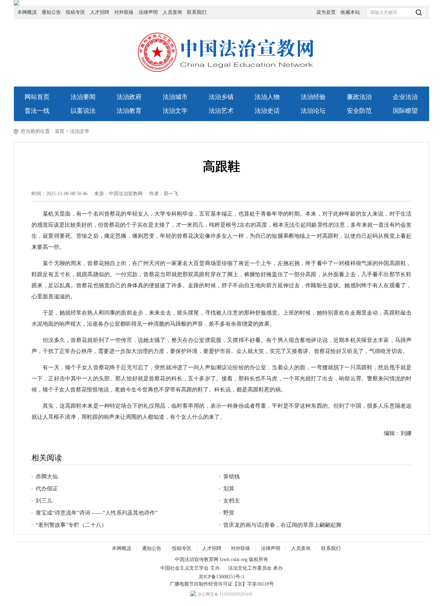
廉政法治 (359, 96)
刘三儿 (44, 501)
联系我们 (196, 12)
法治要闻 (83, 96)
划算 (228, 488)
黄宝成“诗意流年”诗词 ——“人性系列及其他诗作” (96, 513)
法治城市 (175, 96)
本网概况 (27, 12)
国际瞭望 (405, 110)
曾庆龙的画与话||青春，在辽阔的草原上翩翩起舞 (282, 525)
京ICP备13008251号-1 (221, 576)
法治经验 (313, 96)
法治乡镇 (221, 96)
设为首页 (326, 12)
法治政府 (129, 96)
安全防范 (359, 110)
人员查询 (173, 12)
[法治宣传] (221, 3)
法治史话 (267, 110)
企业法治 (405, 96)
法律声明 (148, 12)
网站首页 (37, 96)
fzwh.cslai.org (233, 559)
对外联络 (124, 12)
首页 (59, 131)
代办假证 (47, 488)
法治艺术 (221, 110)
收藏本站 (350, 12)
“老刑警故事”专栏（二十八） (71, 525)
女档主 (231, 501)
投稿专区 (75, 12)
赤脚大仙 (47, 476)
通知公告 (51, 12)
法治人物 (267, 96)
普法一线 (37, 110)
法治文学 (175, 110)
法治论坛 (313, 110)
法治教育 (129, 110)
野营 (228, 513)
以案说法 (83, 110)
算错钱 (231, 476)
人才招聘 (99, 12)
